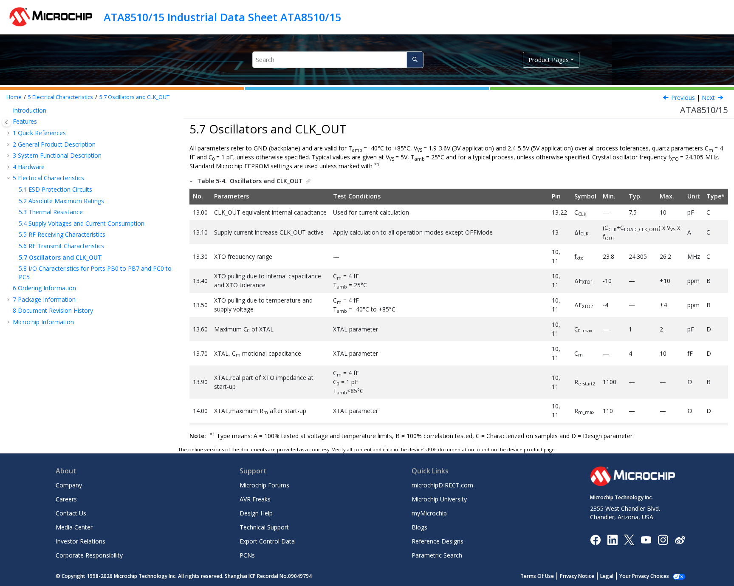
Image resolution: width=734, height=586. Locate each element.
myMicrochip (429, 513)
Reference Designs (437, 541)
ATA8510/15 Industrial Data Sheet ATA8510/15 (222, 17)
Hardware (29, 167)
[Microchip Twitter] (629, 539)
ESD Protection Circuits (55, 189)
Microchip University (439, 499)
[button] (9, 110)
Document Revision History (53, 310)
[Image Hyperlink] (646, 539)
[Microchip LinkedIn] (612, 539)
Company (69, 485)
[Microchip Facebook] (595, 539)
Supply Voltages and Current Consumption (81, 223)
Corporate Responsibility (89, 555)
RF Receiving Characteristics (62, 234)
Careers (66, 499)
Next (708, 97)
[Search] (415, 59)
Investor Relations (80, 541)
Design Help (256, 513)
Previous (683, 97)
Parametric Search (437, 555)
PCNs (247, 555)
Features (25, 121)
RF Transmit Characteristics (61, 246)
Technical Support (264, 527)
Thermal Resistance (51, 212)
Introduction (29, 110)
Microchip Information (43, 322)
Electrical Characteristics (60, 97)
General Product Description (54, 144)
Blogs (419, 527)
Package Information (44, 299)
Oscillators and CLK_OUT (134, 97)
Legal (606, 576)
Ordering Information (44, 288)
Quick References (39, 133)
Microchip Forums (264, 485)
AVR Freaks (255, 499)
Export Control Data (267, 541)
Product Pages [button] (548, 60)
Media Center (74, 527)
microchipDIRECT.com (442, 485)
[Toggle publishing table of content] (6, 122)
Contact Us (71, 513)
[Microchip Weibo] (680, 539)
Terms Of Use (537, 576)
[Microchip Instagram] (663, 539)
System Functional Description (57, 155)
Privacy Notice (577, 576)
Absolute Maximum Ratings (61, 201)
